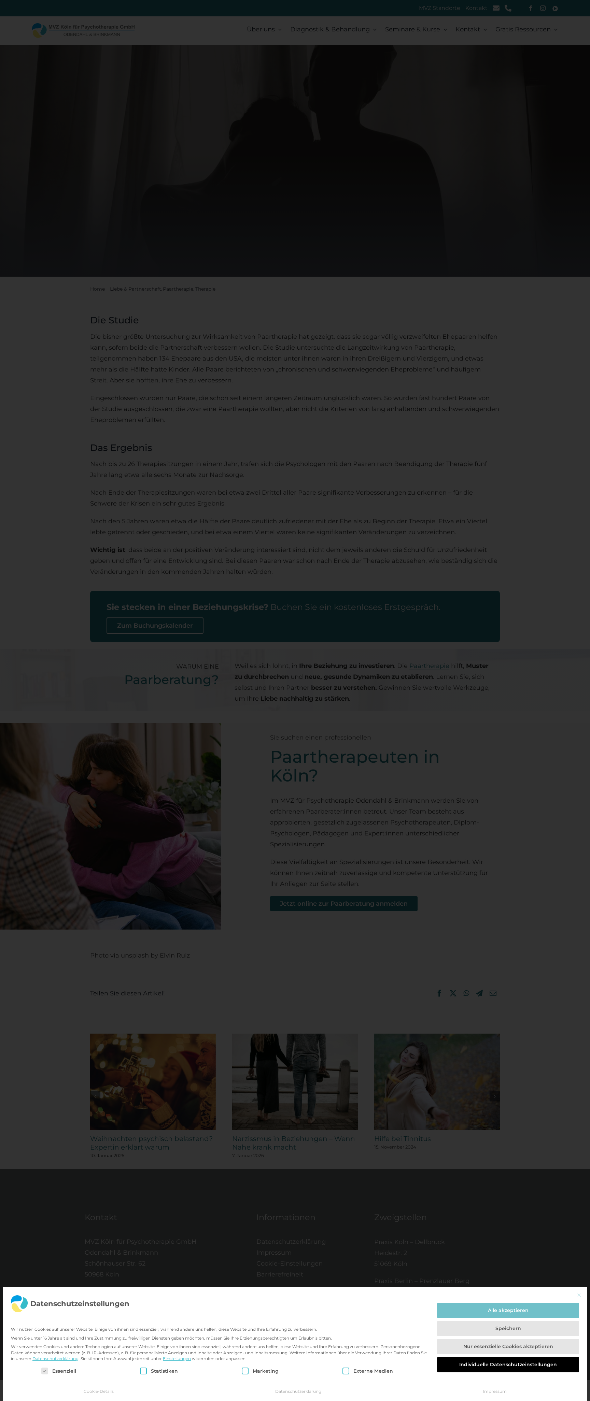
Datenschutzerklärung (55, 1358)
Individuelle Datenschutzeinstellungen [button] (508, 1364)
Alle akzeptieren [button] (508, 1310)
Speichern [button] (508, 1328)
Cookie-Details (99, 1391)
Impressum (495, 1391)
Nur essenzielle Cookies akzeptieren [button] (508, 1346)
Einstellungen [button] (177, 1358)
